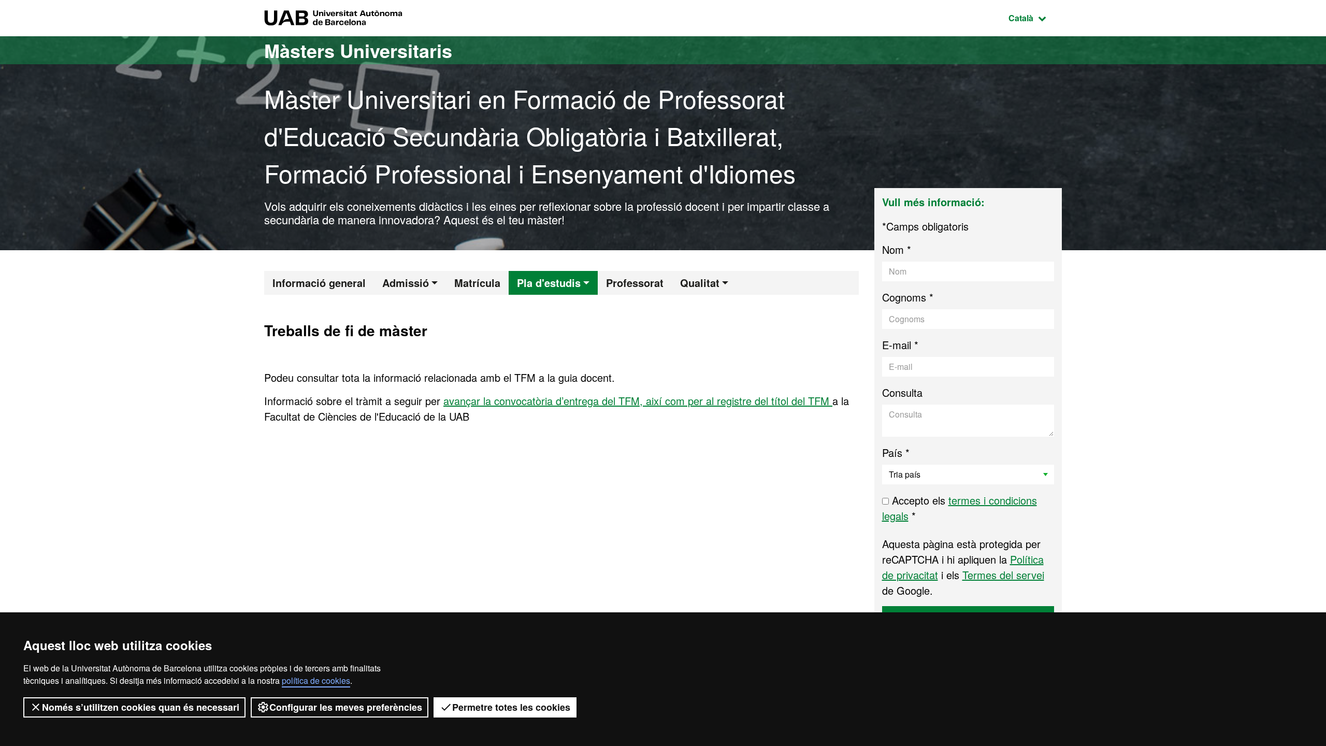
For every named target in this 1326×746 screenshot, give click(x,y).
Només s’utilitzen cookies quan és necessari (140, 707)
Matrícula (477, 282)
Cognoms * (907, 297)
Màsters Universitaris (358, 50)
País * (896, 452)
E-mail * (900, 344)
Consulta (902, 392)
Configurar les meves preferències (345, 707)
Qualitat (699, 282)
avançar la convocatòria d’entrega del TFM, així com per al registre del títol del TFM (637, 400)
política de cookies (316, 680)
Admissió (405, 282)
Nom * (896, 249)
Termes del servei (1003, 574)
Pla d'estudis (549, 282)
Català (1035, 17)
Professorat (635, 282)
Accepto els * (959, 508)
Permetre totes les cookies (511, 707)
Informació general (319, 282)
